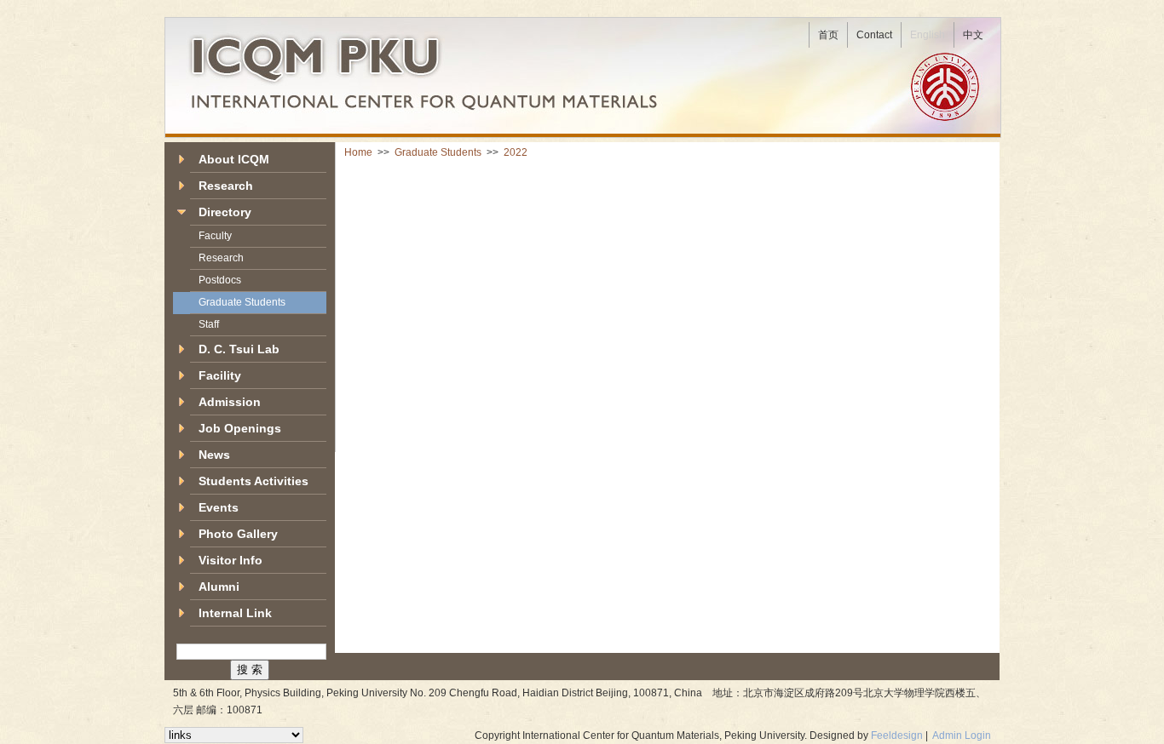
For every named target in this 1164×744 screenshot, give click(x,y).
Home (359, 152)
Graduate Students (439, 152)
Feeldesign (897, 735)
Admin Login (961, 735)
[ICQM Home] (340, 52)
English (927, 35)
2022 (515, 152)
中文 (973, 35)
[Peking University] (947, 86)
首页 (828, 35)
